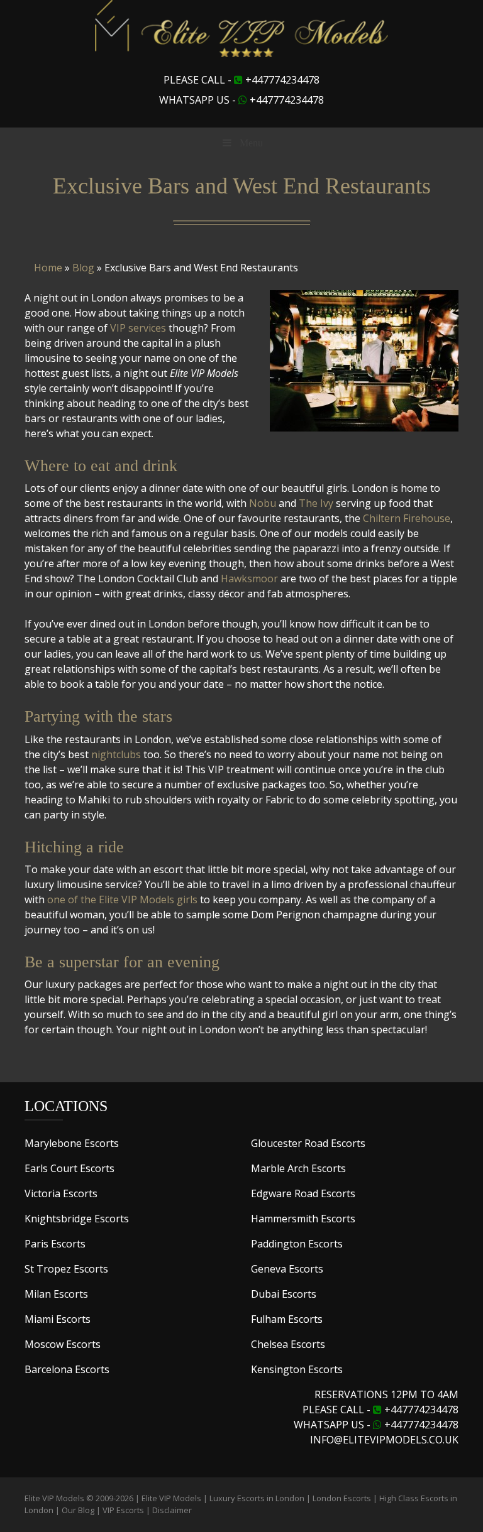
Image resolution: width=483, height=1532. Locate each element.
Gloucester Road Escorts (308, 1143)
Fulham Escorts (287, 1319)
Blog (83, 267)
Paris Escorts (55, 1244)
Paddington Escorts (297, 1244)
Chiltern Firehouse (406, 518)
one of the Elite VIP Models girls (122, 899)
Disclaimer (172, 1510)
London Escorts (342, 1498)
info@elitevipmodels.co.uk (384, 1440)
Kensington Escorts (297, 1369)
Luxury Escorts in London (256, 1498)
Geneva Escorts (287, 1269)
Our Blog (78, 1510)
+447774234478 (282, 80)
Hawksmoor (249, 578)
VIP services (138, 328)
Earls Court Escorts (69, 1168)
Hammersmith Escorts (303, 1218)
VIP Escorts (123, 1510)
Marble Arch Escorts (298, 1168)
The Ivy (316, 503)
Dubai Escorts (283, 1294)
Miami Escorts (58, 1319)
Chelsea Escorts (288, 1344)
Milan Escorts (56, 1294)
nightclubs (116, 754)
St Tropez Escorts (66, 1269)
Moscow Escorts (63, 1344)
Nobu (262, 503)
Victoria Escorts (61, 1193)
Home (48, 267)
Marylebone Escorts (72, 1143)
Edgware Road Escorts (303, 1193)
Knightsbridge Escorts (77, 1218)
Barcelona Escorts (67, 1369)
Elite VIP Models (171, 1498)
